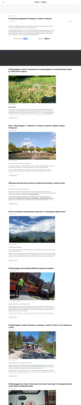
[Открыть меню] (3, 2)
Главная (10, 15)
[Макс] (24, 39)
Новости (14, 15)
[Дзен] (47, 38)
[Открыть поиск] (78, 2)
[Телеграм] (26, 39)
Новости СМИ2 (6, 52)
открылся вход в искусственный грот (36, 365)
